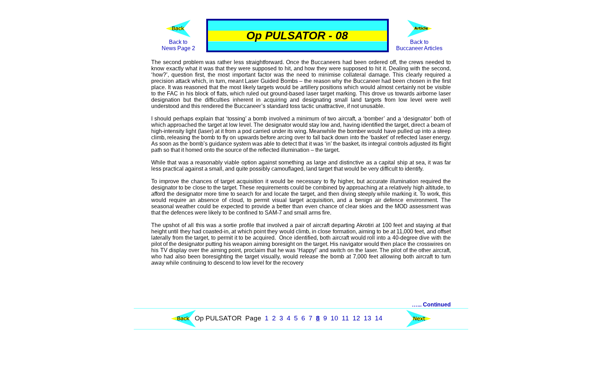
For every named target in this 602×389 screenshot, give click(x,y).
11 (345, 318)
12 (356, 318)
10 (334, 318)
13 (367, 318)
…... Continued (431, 305)
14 (379, 318)
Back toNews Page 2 (178, 45)
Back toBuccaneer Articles (419, 45)
